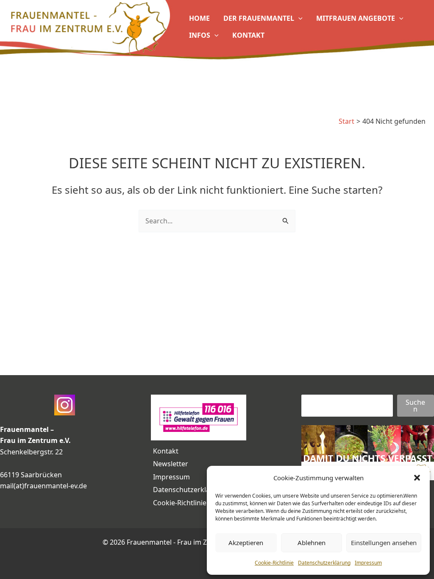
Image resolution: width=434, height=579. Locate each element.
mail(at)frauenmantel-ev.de (43, 485)
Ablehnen (312, 542)
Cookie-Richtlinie (274, 562)
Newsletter (170, 463)
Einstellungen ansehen (384, 542)
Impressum (368, 562)
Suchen (415, 406)
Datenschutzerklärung (324, 562)
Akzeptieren (245, 542)
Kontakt (165, 451)
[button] (417, 477)
